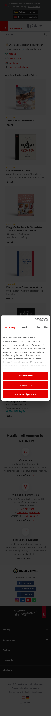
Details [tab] (25, 327)
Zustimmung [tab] (9, 327)
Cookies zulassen (25, 376)
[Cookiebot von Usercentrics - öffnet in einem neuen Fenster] (36, 319)
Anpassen (24, 385)
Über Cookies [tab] (42, 327)
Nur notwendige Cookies (25, 394)
